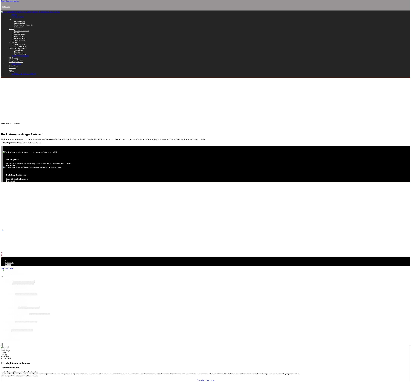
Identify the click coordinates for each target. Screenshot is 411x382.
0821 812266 (6, 7)
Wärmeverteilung (19, 36)
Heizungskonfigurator (16, 60)
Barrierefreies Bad (19, 23)
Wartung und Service (20, 38)
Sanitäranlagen (18, 50)
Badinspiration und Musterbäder (23, 25)
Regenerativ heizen (19, 34)
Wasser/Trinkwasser (20, 44)
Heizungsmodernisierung (21, 31)
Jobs (10, 70)
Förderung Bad (18, 27)
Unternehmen (13, 66)
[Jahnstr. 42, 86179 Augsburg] (2, 256)
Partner (11, 72)
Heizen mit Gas (18, 33)
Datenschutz (9, 263)
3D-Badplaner (13, 58)
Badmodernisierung (19, 21)
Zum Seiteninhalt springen (10, 1)
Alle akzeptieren (32, 376)
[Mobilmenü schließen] (2, 276)
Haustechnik (13, 42)
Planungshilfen (20, 56)
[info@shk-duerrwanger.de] (2, 9)
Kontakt (8, 265)
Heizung (11, 29)
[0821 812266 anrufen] (2, 4)
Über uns (16, 64)
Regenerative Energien (20, 54)
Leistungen (18, 17)
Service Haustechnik (20, 46)
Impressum (9, 261)
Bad (10, 19)
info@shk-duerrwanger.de (15, 208)
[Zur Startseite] (30, 12)
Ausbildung (12, 68)
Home (14, 15)
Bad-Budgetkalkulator (16, 62)
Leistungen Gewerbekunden (17, 48)
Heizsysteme (17, 52)
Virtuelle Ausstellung (24, 74)
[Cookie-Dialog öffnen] (2, 344)
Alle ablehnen (20, 376)
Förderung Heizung (19, 40)
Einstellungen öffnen (8, 376)
